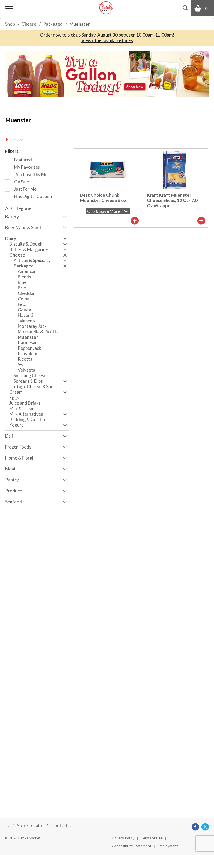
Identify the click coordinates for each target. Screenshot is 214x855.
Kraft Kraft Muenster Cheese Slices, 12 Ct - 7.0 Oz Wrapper (172, 200)
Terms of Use (152, 838)
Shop (10, 24)
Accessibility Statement (131, 846)
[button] (107, 73)
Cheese (29, 24)
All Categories (19, 208)
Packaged (53, 24)
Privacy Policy (123, 838)
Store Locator (30, 825)
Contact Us (62, 825)
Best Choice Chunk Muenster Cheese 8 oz (103, 197)
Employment (168, 846)
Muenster (79, 24)
